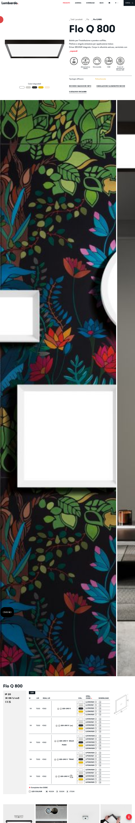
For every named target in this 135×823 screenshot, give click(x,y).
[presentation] (5, 820)
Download (90, 3)
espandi (73, 51)
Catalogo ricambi (78, 92)
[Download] (100, 702)
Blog (102, 3)
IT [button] (116, 3)
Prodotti (66, 3)
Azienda (78, 3)
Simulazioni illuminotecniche (111, 86)
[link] (7, 612)
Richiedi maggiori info (80, 86)
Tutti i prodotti (76, 19)
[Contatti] (109, 3)
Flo (87, 19)
